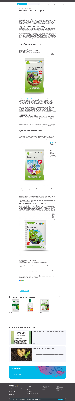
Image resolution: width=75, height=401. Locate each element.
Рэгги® (10, 312)
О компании (11, 1)
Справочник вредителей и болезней (46, 389)
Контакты (28, 1)
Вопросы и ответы (45, 390)
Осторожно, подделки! (22, 1)
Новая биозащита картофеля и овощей (43, 348)
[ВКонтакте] (19, 280)
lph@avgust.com (12, 389)
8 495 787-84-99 (56, 1)
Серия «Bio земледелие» (44, 353)
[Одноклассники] (20, 280)
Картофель (38, 354)
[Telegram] (21, 280)
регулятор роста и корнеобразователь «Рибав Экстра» (33, 98)
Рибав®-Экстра (41, 312)
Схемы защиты (44, 387)
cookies (30, 399)
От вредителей (39, 353)
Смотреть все (62, 296)
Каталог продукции (22, 4)
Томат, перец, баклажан (25, 287)
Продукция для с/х (62, 4)
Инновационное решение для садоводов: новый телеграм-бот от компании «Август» (48, 332)
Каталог (28, 384)
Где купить (15, 1)
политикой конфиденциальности (36, 399)
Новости (57, 386)
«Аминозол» (52, 142)
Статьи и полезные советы (46, 386)
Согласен (60, 399)
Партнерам (55, 4)
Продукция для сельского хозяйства (60, 390)
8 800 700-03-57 (41, 1)
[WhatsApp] (23, 280)
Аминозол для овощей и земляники (28, 313)
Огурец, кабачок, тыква (50, 354)
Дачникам (49, 4)
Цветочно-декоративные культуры (59, 354)
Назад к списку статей (25, 290)
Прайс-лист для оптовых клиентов (59, 388)
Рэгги (35, 257)
